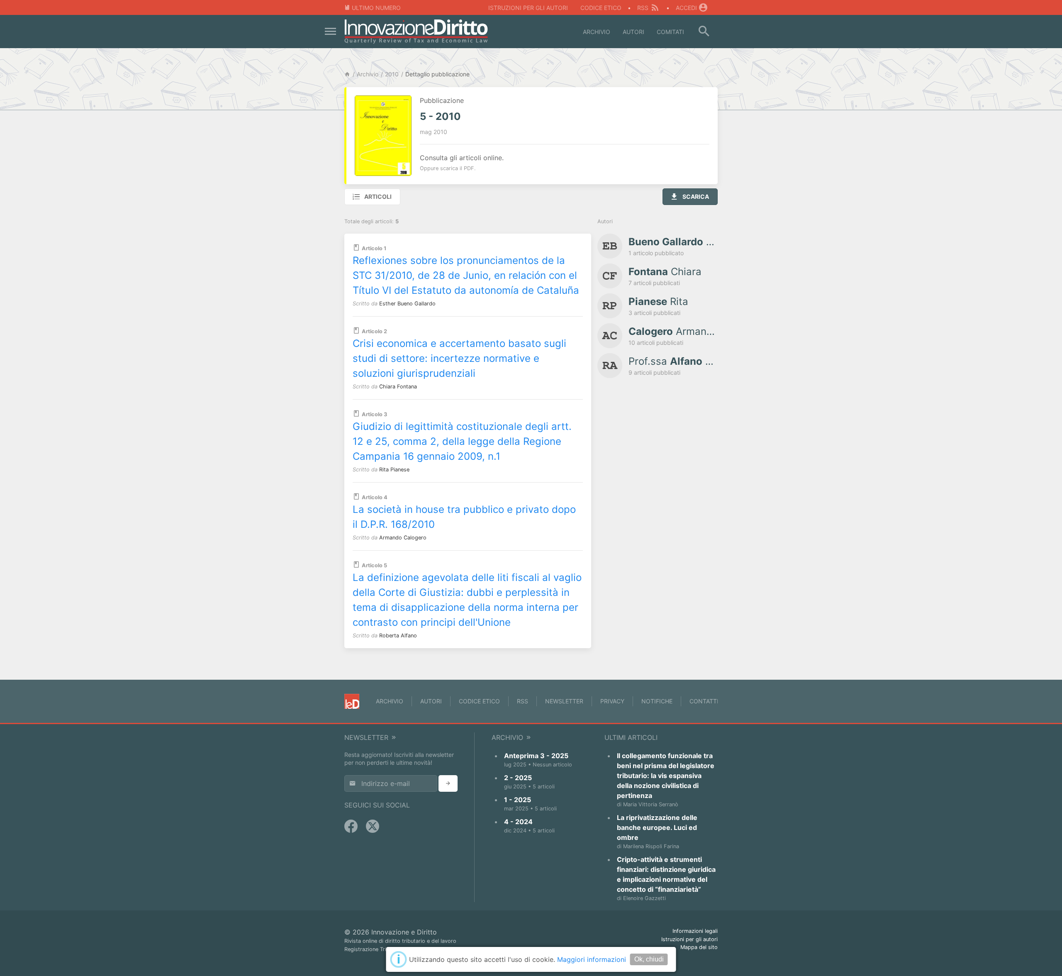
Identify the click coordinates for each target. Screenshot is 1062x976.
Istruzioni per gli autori (528, 7)
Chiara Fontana (398, 386)
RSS (642, 7)
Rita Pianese (394, 469)
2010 (392, 74)
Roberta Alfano (398, 635)
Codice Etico (600, 7)
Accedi (686, 7)
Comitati (670, 31)
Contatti (704, 701)
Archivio (596, 31)
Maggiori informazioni (591, 959)
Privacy (612, 701)
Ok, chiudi (649, 959)
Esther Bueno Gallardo (407, 303)
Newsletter (564, 701)
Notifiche (656, 701)
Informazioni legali (695, 931)
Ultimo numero (376, 7)
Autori (633, 31)
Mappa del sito (699, 947)
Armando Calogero (402, 537)
